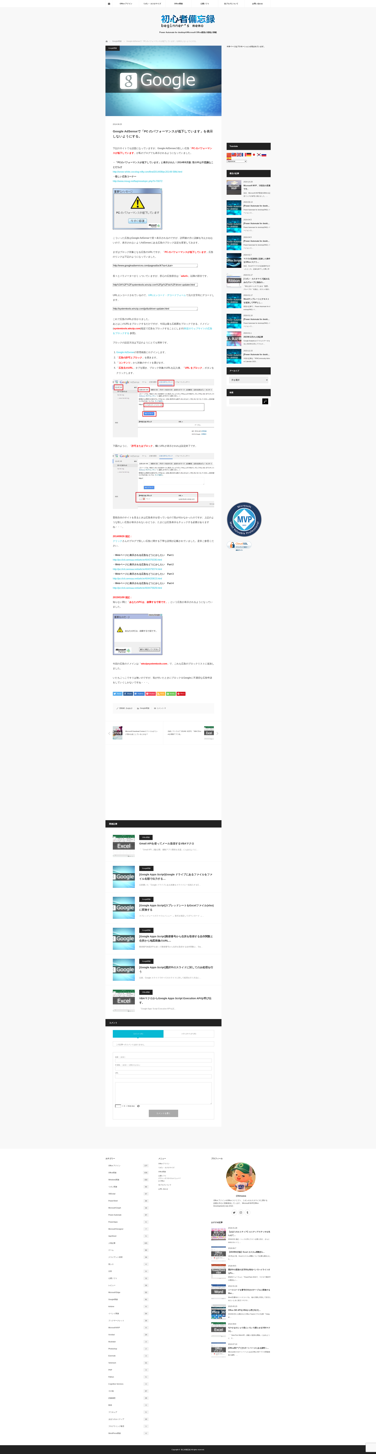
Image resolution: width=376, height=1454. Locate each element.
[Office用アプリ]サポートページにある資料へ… (248, 1348)
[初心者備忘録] (188, 28)
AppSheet (127, 1236)
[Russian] (264, 155)
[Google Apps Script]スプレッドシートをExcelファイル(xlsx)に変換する (176, 907)
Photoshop (127, 1349)
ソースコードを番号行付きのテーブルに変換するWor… (249, 1291)
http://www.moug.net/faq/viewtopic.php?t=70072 (137, 181)
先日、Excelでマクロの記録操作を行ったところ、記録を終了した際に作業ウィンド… (257, 269)
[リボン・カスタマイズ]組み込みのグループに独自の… (257, 280)
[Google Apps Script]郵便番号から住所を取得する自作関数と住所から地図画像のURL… (176, 938)
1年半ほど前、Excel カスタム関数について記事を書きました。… (249, 1257)
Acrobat (127, 1335)
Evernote (127, 1356)
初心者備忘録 (186, 1449)
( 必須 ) (120, 1057)
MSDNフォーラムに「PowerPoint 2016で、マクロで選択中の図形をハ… (249, 1278)
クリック (117, 541)
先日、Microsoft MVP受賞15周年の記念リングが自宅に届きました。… (257, 194)
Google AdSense (125, 352)
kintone (127, 1306)
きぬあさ (129, 708)
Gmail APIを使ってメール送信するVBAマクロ (166, 843)
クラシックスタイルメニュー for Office (169, 1179)
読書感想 (127, 1398)
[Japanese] (254, 155)
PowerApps (127, 1222)
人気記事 (127, 1243)
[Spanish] (229, 158)
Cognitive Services (127, 1384)
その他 (127, 1391)
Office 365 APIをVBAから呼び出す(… (244, 1310)
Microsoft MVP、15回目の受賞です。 (257, 187)
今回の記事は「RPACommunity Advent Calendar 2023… (257, 359)
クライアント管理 (127, 1257)
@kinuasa (241, 1196)
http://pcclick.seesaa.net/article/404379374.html (137, 569)
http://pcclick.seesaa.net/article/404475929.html (137, 588)
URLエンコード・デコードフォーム (167, 295)
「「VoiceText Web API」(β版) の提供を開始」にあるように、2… (249, 1336)
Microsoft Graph (127, 1208)
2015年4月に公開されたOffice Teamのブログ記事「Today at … (249, 1315)
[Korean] (259, 155)
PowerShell (127, 1201)
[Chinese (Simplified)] (229, 155)
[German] (249, 155)
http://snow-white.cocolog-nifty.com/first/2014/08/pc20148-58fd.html (147, 172)
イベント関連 (127, 1314)
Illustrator (127, 1342)
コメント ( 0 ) (138, 1034)
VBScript (127, 1194)
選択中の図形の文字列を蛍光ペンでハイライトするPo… (249, 1271)
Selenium (127, 1363)
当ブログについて (231, 4)
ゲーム (127, 1250)
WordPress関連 (127, 1433)
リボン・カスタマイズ (152, 4)
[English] (239, 155)
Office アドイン (126, 4)
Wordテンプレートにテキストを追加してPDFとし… (256, 300)
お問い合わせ (257, 4)
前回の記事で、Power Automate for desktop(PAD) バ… (257, 308)
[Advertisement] (163, 782)
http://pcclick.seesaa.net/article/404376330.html (137, 560)
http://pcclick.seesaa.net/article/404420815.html (137, 578)
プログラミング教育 (127, 1426)
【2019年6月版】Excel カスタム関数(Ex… (246, 1252)
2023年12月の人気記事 (253, 337)
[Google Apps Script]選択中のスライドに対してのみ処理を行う (176, 969)
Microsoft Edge (127, 1292)
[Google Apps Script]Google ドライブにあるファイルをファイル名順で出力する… (175, 876)
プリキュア (127, 1412)
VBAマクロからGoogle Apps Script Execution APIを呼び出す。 (175, 1000)
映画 (127, 1405)
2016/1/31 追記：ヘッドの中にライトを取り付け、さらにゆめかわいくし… (249, 1240)
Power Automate (127, 1215)
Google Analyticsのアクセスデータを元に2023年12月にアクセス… (257, 342)
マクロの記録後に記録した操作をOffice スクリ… (257, 260)
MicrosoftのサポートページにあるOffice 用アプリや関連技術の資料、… (249, 1353)
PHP (127, 1370)
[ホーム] (109, 3)
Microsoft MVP (127, 1328)
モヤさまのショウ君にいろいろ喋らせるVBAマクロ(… (249, 1329)
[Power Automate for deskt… (257, 206)
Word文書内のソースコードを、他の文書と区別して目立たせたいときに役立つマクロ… (249, 1298)
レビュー (127, 1285)
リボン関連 (127, 1187)
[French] (244, 155)
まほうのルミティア (127, 1419)
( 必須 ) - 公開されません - (128, 1065)
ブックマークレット (127, 1321)
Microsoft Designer (127, 1229)
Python (127, 1377)
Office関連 (178, 4)
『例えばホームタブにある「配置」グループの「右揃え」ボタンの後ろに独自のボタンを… (256, 289)
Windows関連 (127, 1180)
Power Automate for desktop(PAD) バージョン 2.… (257, 211)
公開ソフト (204, 4)
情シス (127, 1264)
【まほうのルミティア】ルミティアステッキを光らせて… (249, 1233)
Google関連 (112, 48)
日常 (127, 1271)
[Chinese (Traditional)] (234, 155)
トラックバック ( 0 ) (188, 1034)
